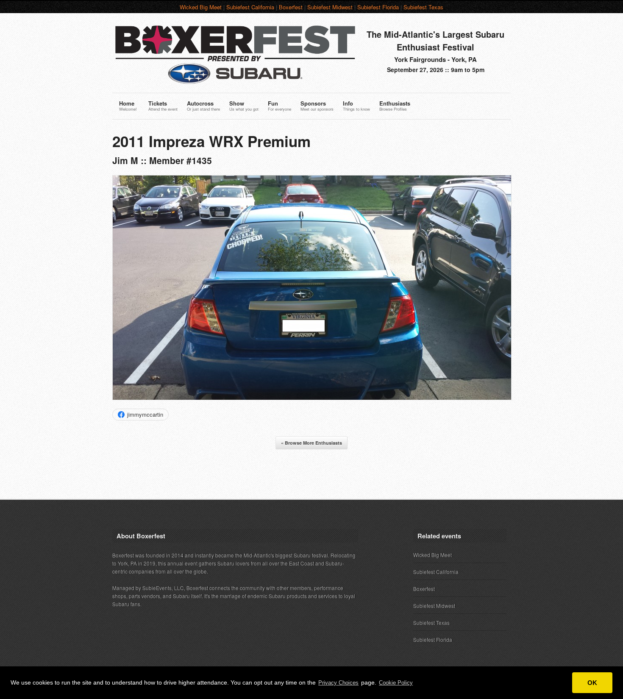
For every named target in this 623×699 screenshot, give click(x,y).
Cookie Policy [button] (396, 683)
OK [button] (592, 682)
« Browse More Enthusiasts (311, 443)
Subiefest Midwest (330, 7)
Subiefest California (250, 7)
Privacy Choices (338, 683)
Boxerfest (291, 7)
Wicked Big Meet (201, 7)
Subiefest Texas (423, 7)
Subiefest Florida (378, 7)
